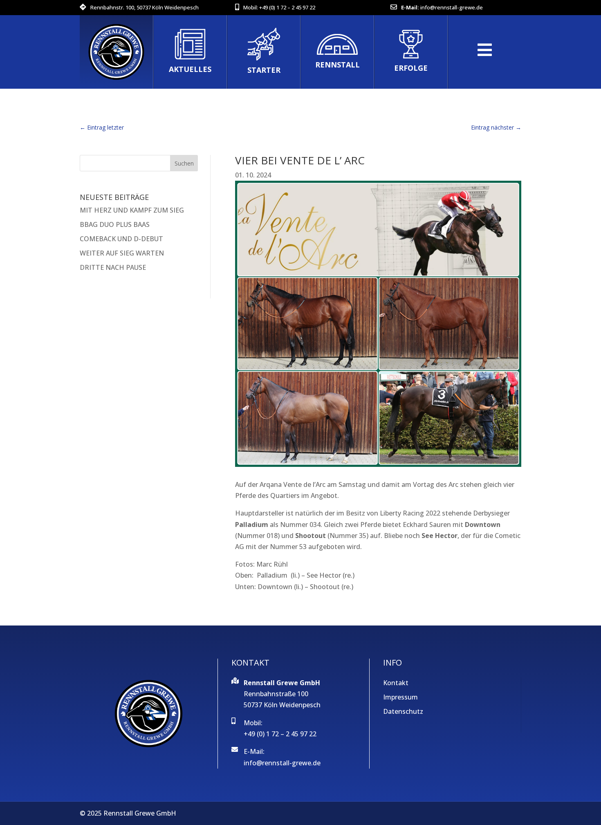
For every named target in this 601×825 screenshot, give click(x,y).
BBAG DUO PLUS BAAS (115, 224)
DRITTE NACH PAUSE (113, 267)
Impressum (400, 697)
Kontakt (395, 682)
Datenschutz (403, 711)
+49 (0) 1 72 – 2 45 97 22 (287, 7)
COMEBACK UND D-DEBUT (121, 238)
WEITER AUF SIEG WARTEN (122, 253)
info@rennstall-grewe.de (451, 7)
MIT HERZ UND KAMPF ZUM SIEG (132, 210)
